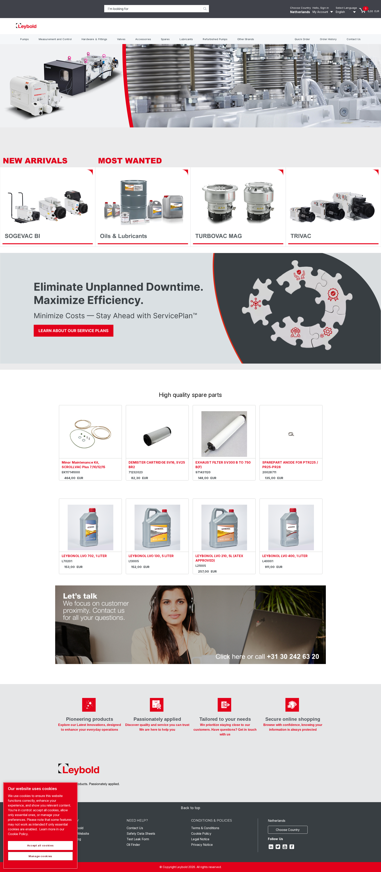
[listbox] (346, 12)
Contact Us (354, 39)
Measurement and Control (55, 39)
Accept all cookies (40, 845)
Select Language (346, 7)
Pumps (24, 39)
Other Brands (245, 39)
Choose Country (300, 7)
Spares (165, 39)
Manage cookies (40, 856)
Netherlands (300, 12)
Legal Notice (200, 839)
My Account (320, 11)
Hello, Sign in (321, 7)
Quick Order (302, 39)
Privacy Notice (202, 845)
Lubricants (186, 39)
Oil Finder (133, 845)
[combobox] (152, 8)
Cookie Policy (201, 833)
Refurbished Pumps (215, 39)
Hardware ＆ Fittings (94, 39)
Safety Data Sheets (141, 833)
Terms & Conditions (205, 828)
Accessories (143, 39)
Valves (121, 39)
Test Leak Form (138, 839)
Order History (328, 39)
